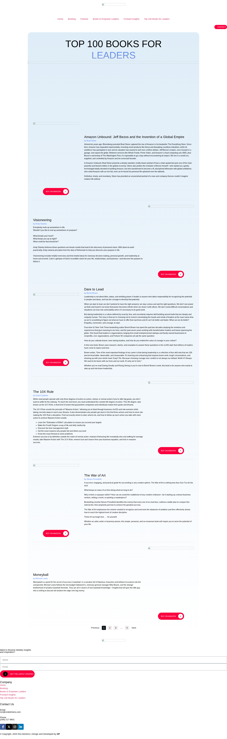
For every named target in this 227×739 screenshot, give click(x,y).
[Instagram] (15, 727)
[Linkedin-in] (21, 727)
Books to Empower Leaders (106, 19)
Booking (72, 19)
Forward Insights (131, 19)
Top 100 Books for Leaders (157, 19)
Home (60, 19)
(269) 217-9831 (7, 719)
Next (134, 628)
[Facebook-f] (3, 727)
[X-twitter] (9, 727)
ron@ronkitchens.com (10, 712)
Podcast (84, 19)
